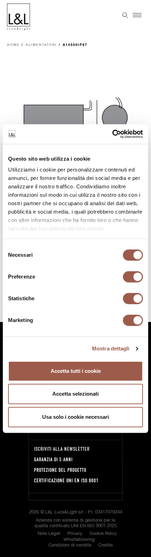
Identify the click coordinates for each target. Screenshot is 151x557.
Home (13, 45)
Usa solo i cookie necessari (75, 417)
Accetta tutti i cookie (76, 371)
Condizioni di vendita (69, 545)
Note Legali (49, 533)
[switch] (133, 276)
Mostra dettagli (111, 348)
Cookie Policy (103, 533)
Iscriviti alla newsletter (62, 448)
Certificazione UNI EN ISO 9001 (66, 480)
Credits (105, 545)
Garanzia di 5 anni (53, 459)
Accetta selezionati (75, 394)
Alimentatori (41, 45)
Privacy (75, 533)
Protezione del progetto (60, 469)
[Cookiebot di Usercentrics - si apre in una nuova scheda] (112, 134)
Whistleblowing (79, 539)
